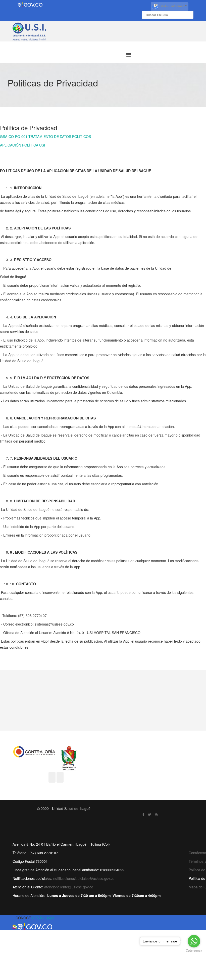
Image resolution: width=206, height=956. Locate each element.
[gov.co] (30, 4)
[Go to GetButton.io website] (194, 950)
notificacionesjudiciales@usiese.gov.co (84, 878)
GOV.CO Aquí (43, 917)
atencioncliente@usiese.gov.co (68, 886)
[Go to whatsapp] (194, 941)
